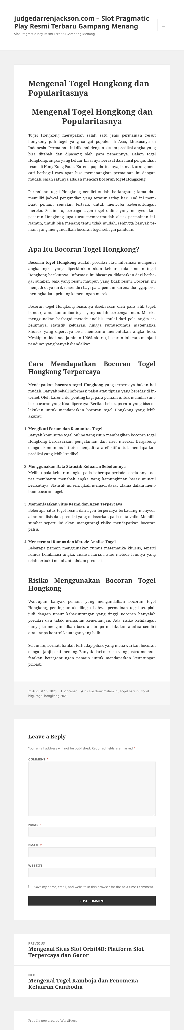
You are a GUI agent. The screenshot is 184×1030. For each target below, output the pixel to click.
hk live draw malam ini (101, 691)
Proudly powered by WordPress (52, 1020)
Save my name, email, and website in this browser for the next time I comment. (94, 887)
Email (35, 845)
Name (34, 825)
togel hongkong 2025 (52, 696)
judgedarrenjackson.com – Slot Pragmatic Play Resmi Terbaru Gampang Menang (81, 22)
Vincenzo (70, 691)
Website (35, 865)
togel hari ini (130, 691)
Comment (38, 759)
